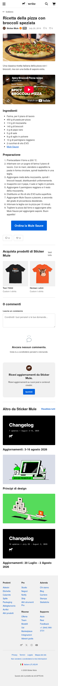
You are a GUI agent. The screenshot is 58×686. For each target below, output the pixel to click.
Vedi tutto (50, 253)
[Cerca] (46, 4)
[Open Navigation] (4, 4)
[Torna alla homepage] (23, 4)
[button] (29, 226)
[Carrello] (54, 4)
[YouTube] (36, 645)
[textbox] (29, 147)
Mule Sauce (13, 146)
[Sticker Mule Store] (21, 645)
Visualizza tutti (48, 408)
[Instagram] (31, 645)
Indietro (9, 11)
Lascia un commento (13, 310)
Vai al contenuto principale (2, 2)
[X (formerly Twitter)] (26, 645)
